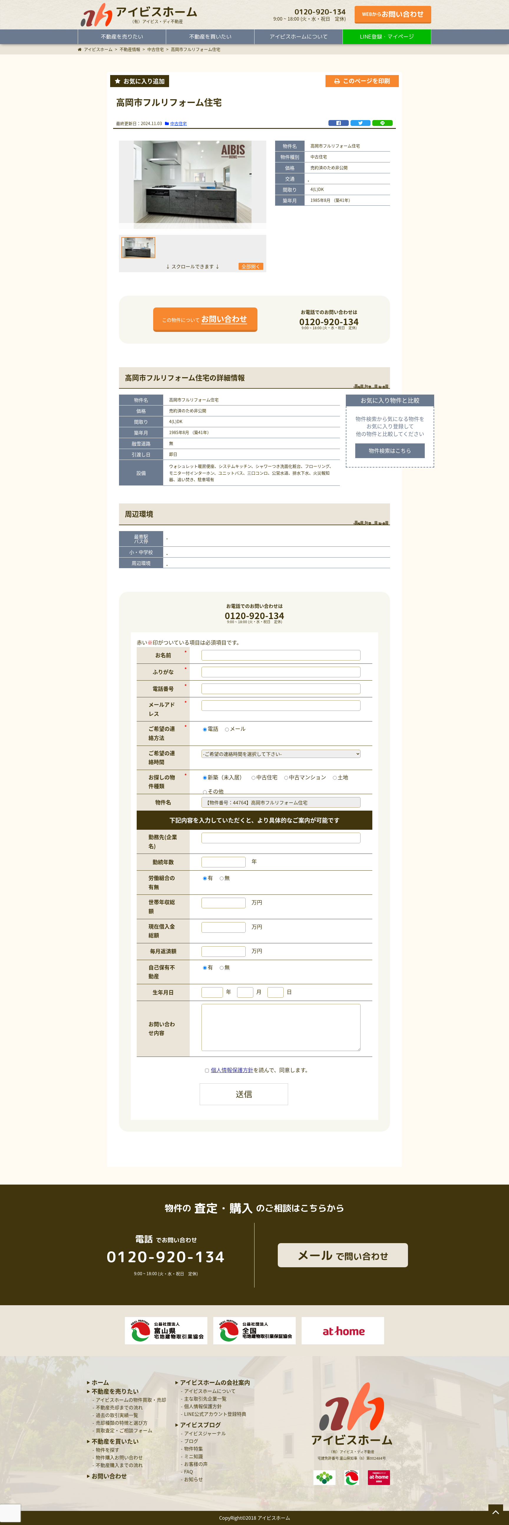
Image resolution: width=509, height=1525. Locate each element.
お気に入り (144, 81)
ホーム (100, 1383)
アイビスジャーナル (205, 1433)
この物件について (204, 318)
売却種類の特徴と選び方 (122, 1422)
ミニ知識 (193, 1456)
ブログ (191, 1440)
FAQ (188, 1471)
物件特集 (193, 1448)
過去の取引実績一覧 (117, 1415)
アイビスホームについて (299, 36)
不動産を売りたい (122, 36)
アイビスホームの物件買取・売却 (131, 1399)
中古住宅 (178, 123)
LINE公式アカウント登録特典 (215, 1413)
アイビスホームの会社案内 (215, 1383)
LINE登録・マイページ (387, 36)
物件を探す (107, 1449)
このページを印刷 (366, 81)
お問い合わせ (109, 1476)
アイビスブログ (200, 1425)
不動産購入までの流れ (119, 1465)
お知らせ (193, 1479)
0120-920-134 (320, 11)
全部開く (251, 266)
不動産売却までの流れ (119, 1407)
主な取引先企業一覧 (205, 1398)
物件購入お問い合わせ (119, 1457)
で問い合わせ (343, 1255)
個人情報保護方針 (232, 1070)
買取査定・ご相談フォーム (124, 1430)
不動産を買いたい (210, 36)
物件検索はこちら (390, 451)
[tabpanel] (192, 185)
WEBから (393, 14)
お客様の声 (196, 1463)
